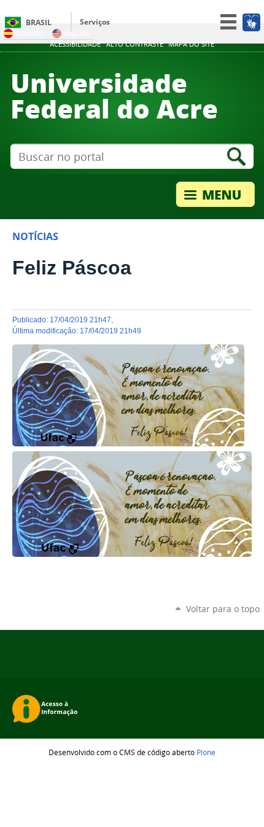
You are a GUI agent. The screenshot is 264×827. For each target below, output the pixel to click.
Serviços (95, 22)
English (76, 33)
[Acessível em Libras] (251, 22)
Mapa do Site (191, 44)
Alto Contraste (134, 44)
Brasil (39, 22)
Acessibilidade (75, 44)
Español (29, 33)
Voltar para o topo (223, 609)
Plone (205, 752)
